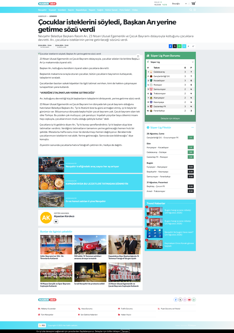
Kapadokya (81, 10)
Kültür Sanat (111, 10)
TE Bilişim (192, 325)
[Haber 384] (47, 3)
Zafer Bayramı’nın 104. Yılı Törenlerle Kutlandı (51, 257)
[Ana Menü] (194, 9)
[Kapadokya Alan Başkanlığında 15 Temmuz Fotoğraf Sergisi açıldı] (124, 244)
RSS (43, 325)
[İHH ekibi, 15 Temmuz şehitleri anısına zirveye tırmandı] (90, 244)
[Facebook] (176, 300)
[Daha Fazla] (184, 46)
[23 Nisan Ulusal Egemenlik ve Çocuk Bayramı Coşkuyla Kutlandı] (124, 272)
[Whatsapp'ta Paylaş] (179, 46)
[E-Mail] (56, 222)
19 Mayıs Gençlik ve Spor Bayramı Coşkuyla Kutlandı (55, 284)
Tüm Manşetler (47, 314)
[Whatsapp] (194, 300)
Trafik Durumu (127, 308)
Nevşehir (42, 10)
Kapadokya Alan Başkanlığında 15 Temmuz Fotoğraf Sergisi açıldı (123, 257)
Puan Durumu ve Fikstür (170, 308)
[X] (180, 300)
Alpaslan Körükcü (64, 216)
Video (135, 10)
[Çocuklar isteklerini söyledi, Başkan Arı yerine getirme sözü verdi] (90, 53)
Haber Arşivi (126, 314)
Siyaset (52, 10)
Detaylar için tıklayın (170, 118)
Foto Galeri (125, 10)
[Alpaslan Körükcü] (46, 217)
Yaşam (92, 10)
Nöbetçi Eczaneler (48, 308)
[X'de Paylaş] (175, 46)
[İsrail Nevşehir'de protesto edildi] (90, 272)
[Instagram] (185, 300)
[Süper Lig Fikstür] (192, 127)
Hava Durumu (86, 308)
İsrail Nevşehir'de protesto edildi (89, 283)
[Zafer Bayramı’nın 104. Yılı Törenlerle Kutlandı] (56, 244)
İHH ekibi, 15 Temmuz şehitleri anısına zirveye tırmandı (87, 257)
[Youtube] (189, 300)
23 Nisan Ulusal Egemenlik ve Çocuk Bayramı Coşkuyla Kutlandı (123, 284)
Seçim (71, 10)
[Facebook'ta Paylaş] (170, 46)
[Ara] (191, 9)
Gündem (62, 10)
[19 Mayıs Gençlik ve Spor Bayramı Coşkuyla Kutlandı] (56, 272)
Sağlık (100, 10)
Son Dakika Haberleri (89, 314)
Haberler (42, 16)
